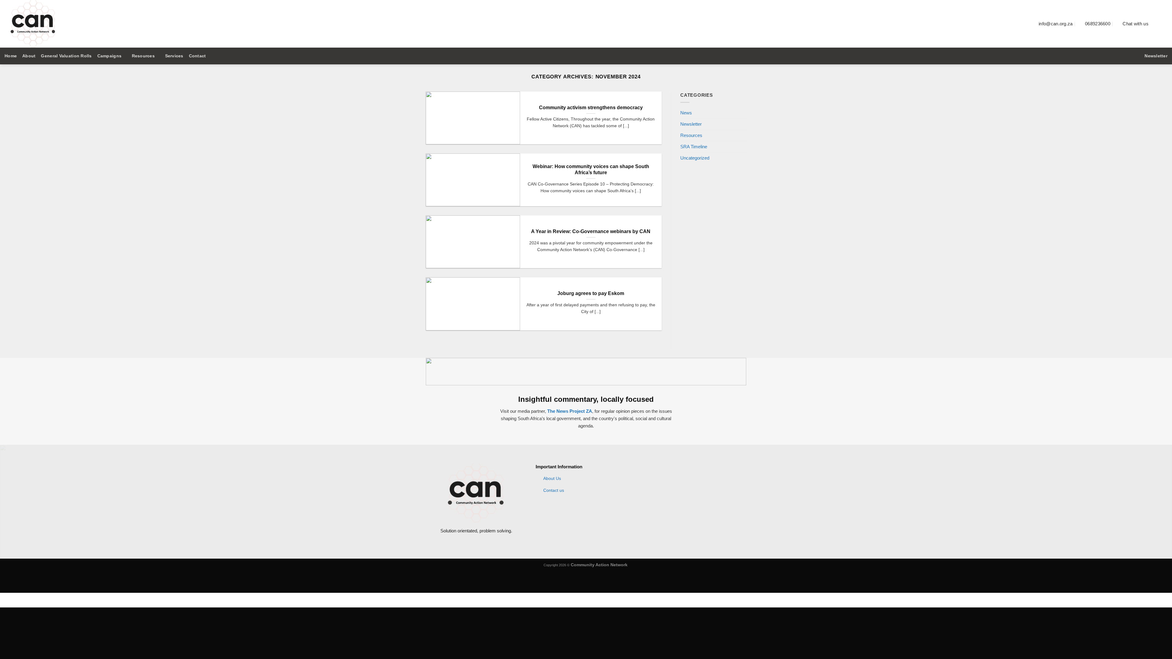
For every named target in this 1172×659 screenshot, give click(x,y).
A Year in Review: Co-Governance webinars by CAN (590, 231)
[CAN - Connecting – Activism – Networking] (111, 24)
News (686, 112)
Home (11, 56)
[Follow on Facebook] (1156, 23)
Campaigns (109, 56)
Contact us (553, 490)
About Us (552, 478)
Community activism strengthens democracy (591, 107)
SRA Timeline (693, 146)
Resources (143, 56)
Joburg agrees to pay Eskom (590, 293)
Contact (197, 56)
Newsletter (691, 124)
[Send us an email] (1163, 23)
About (28, 56)
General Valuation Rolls (66, 56)
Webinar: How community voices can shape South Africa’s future (591, 169)
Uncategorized (694, 158)
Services (174, 56)
